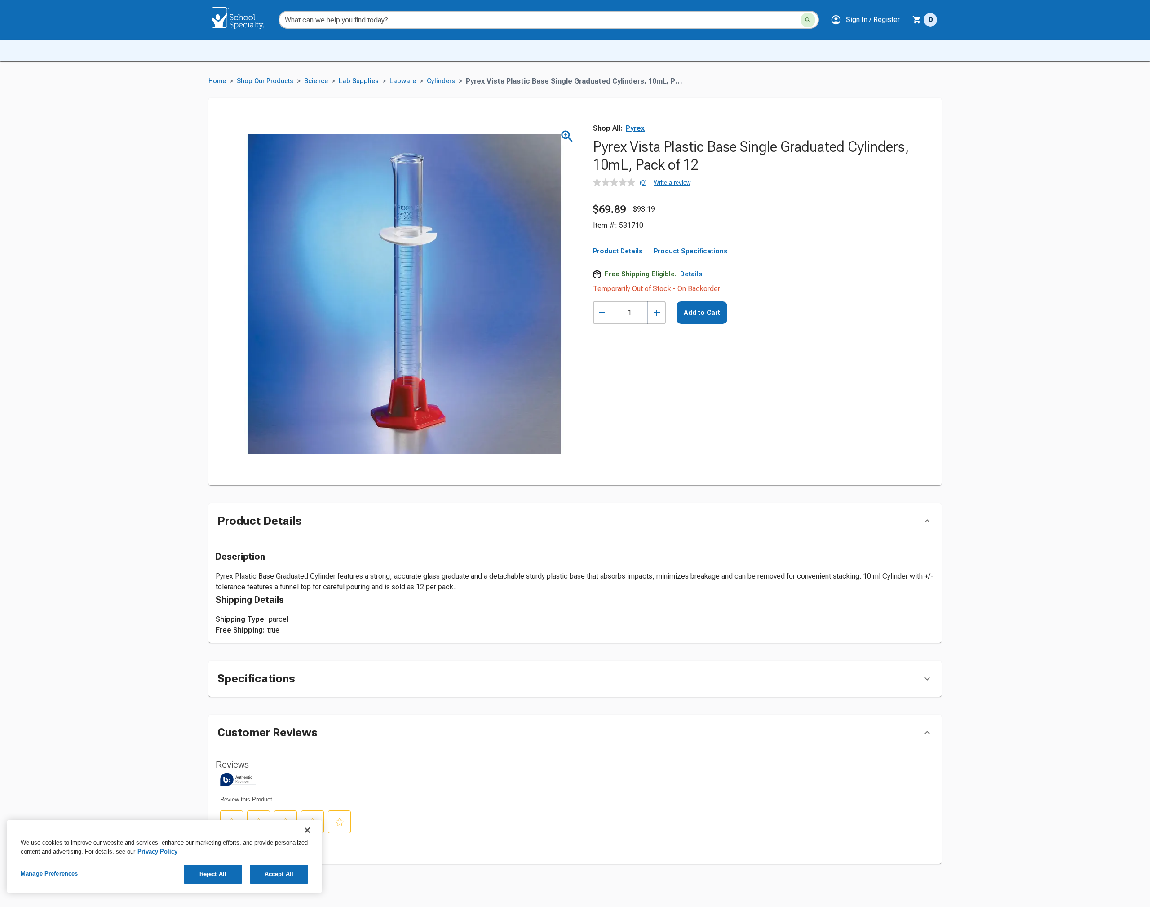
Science (316, 81)
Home (217, 81)
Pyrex (635, 128)
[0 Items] (916, 19)
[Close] (307, 830)
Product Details (618, 251)
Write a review (672, 182)
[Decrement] (602, 312)
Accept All (279, 874)
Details (691, 274)
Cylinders (441, 81)
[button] (865, 19)
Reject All (212, 874)
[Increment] (656, 312)
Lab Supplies (359, 81)
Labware (402, 81)
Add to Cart (702, 313)
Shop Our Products (265, 81)
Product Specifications (691, 251)
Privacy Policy (157, 851)
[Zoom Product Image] (567, 136)
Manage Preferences (49, 873)
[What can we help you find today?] (808, 20)
